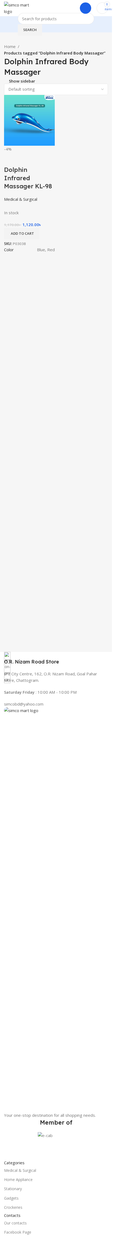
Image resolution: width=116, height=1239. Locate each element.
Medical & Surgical (20, 1170)
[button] (21, 233)
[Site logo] (20, 7)
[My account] (85, 8)
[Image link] (56, 909)
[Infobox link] (56, 658)
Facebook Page (17, 1232)
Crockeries (13, 1207)
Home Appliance (18, 1179)
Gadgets (11, 1198)
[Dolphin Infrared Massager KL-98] (29, 119)
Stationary (13, 1188)
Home (10, 46)
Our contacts (15, 1223)
